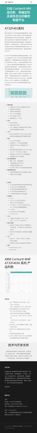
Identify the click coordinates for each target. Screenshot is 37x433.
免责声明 (7, 387)
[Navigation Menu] (31, 2)
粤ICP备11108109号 (18, 426)
